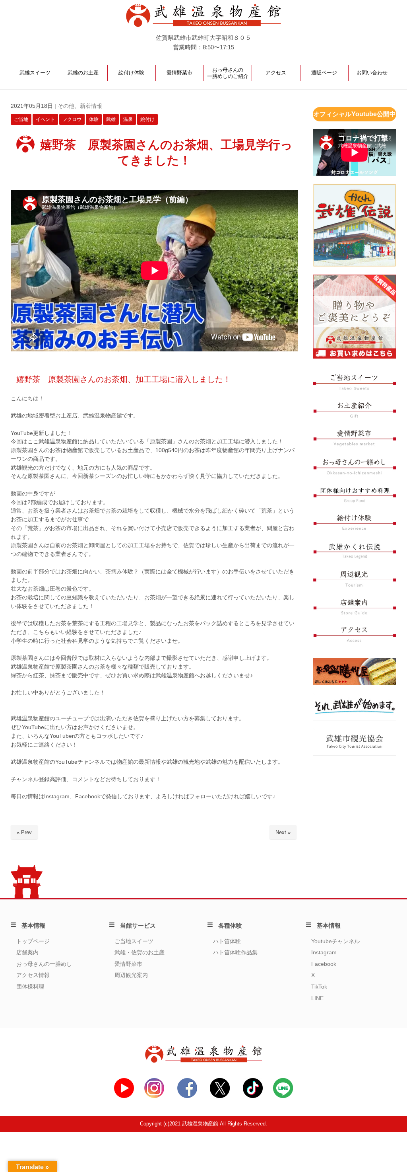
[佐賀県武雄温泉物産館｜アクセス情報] (354, 641)
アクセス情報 (33, 975)
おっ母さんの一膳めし (44, 964)
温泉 (128, 119)
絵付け (147, 119)
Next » (283, 832)
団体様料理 (30, 987)
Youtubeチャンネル (335, 941)
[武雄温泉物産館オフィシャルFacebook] (187, 1096)
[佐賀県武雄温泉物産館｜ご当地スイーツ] (354, 388)
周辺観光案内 (131, 975)
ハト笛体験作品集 (235, 953)
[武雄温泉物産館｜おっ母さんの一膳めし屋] (354, 683)
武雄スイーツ (34, 73)
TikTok (319, 987)
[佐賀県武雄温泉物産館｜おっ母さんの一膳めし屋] (354, 473)
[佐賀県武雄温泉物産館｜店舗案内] (354, 613)
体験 (94, 119)
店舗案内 (27, 953)
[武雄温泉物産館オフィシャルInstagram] (154, 1096)
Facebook (323, 964)
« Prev (24, 832)
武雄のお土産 (83, 73)
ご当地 (21, 119)
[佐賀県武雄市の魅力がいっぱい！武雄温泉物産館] (203, 1061)
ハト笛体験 (227, 941)
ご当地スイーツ (133, 941)
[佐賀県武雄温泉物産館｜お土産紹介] (354, 416)
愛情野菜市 (179, 73)
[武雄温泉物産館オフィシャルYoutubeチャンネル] (124, 1096)
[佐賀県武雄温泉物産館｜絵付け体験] (354, 529)
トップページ (33, 941)
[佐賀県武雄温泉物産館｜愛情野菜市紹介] (354, 445)
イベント (45, 119)
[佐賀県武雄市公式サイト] (354, 719)
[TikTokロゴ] (253, 1096)
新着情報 (91, 106)
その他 (66, 106)
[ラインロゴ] (283, 1096)
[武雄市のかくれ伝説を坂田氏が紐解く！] (354, 265)
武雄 (111, 119)
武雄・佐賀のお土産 (139, 953)
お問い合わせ (372, 73)
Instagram (324, 953)
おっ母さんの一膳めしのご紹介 (227, 73)
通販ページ (324, 73)
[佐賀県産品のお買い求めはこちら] (354, 357)
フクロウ (71, 119)
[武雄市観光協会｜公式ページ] (354, 754)
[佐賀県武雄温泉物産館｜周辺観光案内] (354, 585)
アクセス (276, 73)
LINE (317, 998)
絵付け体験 (131, 73)
